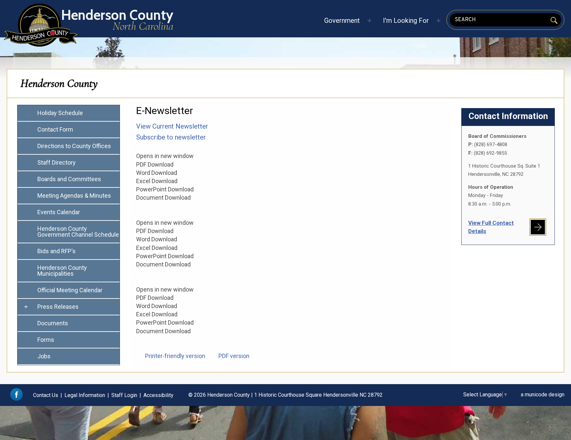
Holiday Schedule (60, 112)
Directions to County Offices (74, 145)
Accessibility (158, 395)
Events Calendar (58, 212)
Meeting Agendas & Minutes (74, 195)
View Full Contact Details (491, 227)
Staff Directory (56, 162)
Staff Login (124, 395)
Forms (45, 339)
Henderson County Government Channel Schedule (78, 231)
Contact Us (45, 395)
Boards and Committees (69, 179)
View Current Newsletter (172, 126)
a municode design (542, 394)
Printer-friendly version (175, 355)
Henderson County (59, 83)
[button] (342, 20)
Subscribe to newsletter (171, 137)
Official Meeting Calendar (69, 290)
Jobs (44, 356)
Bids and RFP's (56, 251)
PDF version (233, 355)
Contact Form (55, 129)
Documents (52, 323)
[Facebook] (16, 399)
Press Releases (58, 306)
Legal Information (84, 395)
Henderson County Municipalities (62, 270)
